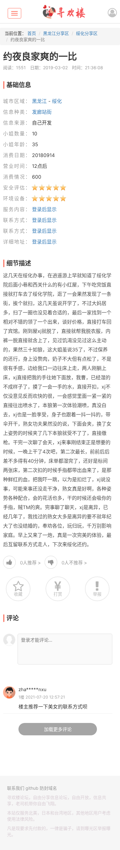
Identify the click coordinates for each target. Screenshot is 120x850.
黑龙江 (39, 101)
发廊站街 (42, 112)
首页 (31, 33)
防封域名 (48, 788)
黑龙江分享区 (56, 33)
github (32, 788)
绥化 (57, 101)
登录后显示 (44, 209)
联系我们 (15, 788)
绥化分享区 (87, 33)
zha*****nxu (32, 689)
